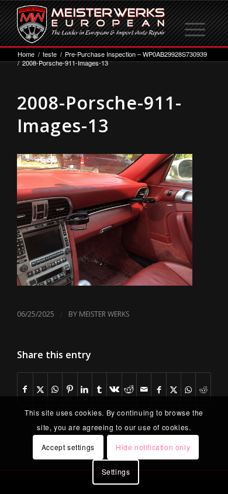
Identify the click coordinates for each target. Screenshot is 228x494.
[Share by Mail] (144, 389)
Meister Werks (104, 314)
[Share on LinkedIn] (85, 389)
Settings (116, 471)
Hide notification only (153, 447)
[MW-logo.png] (94, 24)
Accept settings (68, 447)
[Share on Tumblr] (99, 389)
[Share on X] (40, 389)
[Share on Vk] (114, 389)
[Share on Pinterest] (70, 389)
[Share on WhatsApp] (55, 389)
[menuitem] (196, 24)
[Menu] (196, 24)
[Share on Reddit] (129, 389)
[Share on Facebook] (25, 389)
